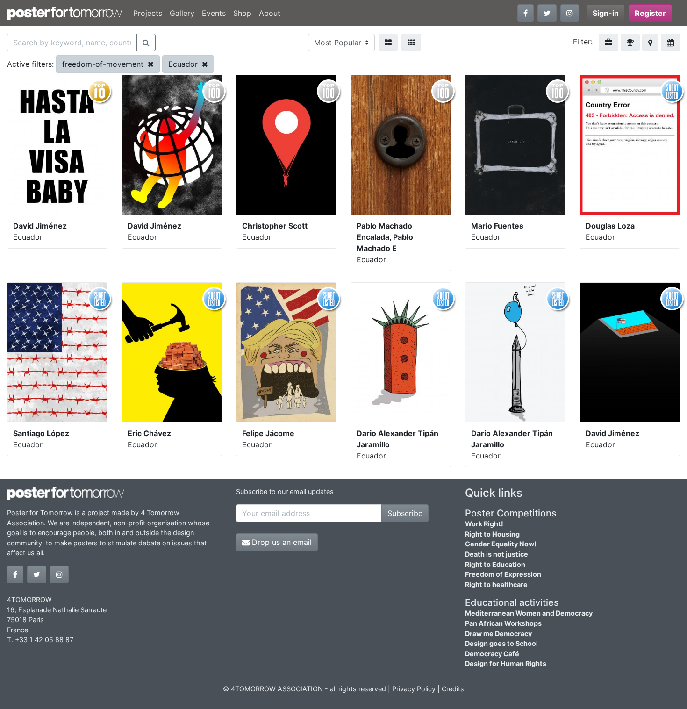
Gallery (182, 13)
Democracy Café (492, 654)
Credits (453, 689)
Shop (242, 13)
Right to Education (495, 564)
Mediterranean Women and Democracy (529, 613)
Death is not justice (496, 554)
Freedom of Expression (503, 574)
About (269, 13)
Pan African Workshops (503, 623)
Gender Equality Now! (501, 544)
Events (214, 13)
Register (650, 13)
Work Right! (484, 524)
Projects (147, 13)
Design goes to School (501, 643)
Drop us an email (281, 542)
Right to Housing (492, 534)
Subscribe (404, 513)
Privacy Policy (414, 689)
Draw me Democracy (498, 633)
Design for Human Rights (505, 663)
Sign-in (606, 13)
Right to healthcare (496, 584)
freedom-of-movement (104, 64)
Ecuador (184, 64)
